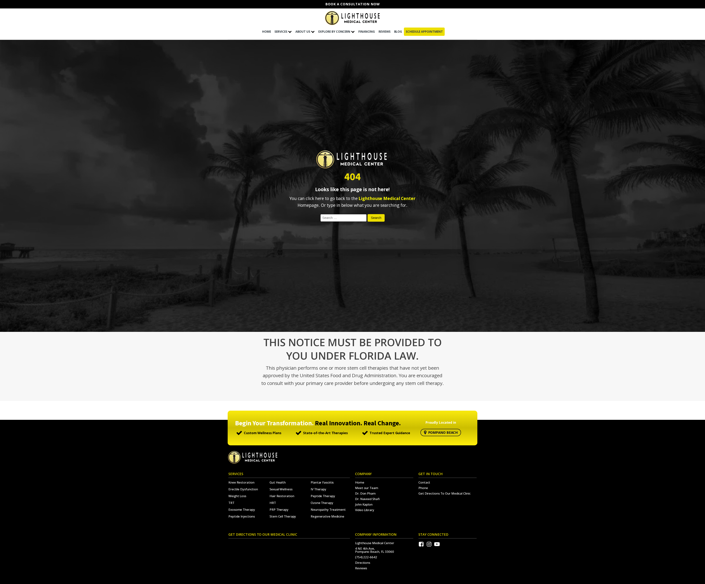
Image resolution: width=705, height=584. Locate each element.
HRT (273, 502)
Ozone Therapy (322, 502)
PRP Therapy (279, 509)
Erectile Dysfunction (243, 489)
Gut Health (278, 482)
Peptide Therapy (323, 496)
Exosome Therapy (241, 509)
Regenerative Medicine (327, 516)
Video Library (364, 509)
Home (359, 482)
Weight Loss (237, 496)
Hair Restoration (282, 496)
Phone (423, 487)
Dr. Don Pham (365, 493)
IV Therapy (318, 489)
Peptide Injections (241, 516)
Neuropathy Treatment (328, 509)
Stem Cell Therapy (283, 516)
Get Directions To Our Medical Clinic (444, 493)
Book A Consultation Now (352, 4)
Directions (362, 562)
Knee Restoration (241, 482)
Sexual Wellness (281, 489)
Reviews (361, 568)
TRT (231, 502)
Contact (424, 482)
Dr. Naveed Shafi (367, 498)
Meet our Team (366, 487)
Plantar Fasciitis (322, 482)
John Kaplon (364, 504)
